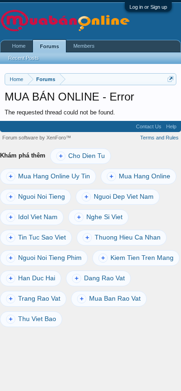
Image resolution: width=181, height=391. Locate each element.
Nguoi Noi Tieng (37, 197)
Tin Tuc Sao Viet (37, 237)
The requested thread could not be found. (60, 112)
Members (84, 46)
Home (19, 46)
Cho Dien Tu (82, 156)
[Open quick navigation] (171, 79)
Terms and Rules (159, 137)
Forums (49, 46)
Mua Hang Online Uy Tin (49, 176)
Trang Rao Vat (34, 299)
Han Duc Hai (32, 278)
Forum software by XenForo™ (36, 137)
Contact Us (149, 126)
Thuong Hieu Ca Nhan (123, 237)
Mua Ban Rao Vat (110, 299)
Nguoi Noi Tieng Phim (45, 258)
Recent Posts (23, 58)
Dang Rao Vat (100, 278)
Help (171, 126)
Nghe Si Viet (100, 217)
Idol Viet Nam (33, 217)
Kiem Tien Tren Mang (137, 258)
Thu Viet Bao (32, 319)
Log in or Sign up (148, 7)
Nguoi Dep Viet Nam (119, 197)
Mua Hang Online (140, 176)
